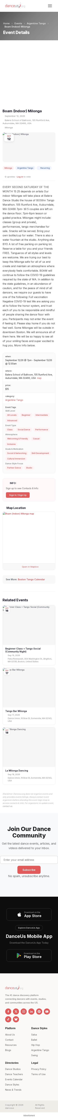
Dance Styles (12, 1084)
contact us (7, 806)
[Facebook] (8, 1011)
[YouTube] (47, 1011)
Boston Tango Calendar (31, 579)
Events (18, 23)
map (39, 378)
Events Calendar (14, 1079)
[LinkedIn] (31, 1011)
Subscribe (29, 869)
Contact (9, 1039)
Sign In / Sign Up (17, 495)
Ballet (34, 1039)
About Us (10, 1034)
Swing (34, 1055)
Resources (11, 1045)
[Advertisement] (29, 77)
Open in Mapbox (30, 566)
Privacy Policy (38, 1069)
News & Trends (13, 1089)
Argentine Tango (36, 23)
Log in (20, 176)
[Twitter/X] (16, 1011)
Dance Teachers (14, 1074)
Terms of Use (38, 1074)
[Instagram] (24, 1011)
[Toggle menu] (50, 6)
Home (6, 23)
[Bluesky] (16, 1019)
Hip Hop (35, 1045)
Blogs (8, 1050)
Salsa (34, 1034)
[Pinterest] (39, 1011)
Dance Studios (13, 1069)
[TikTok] (8, 1019)
